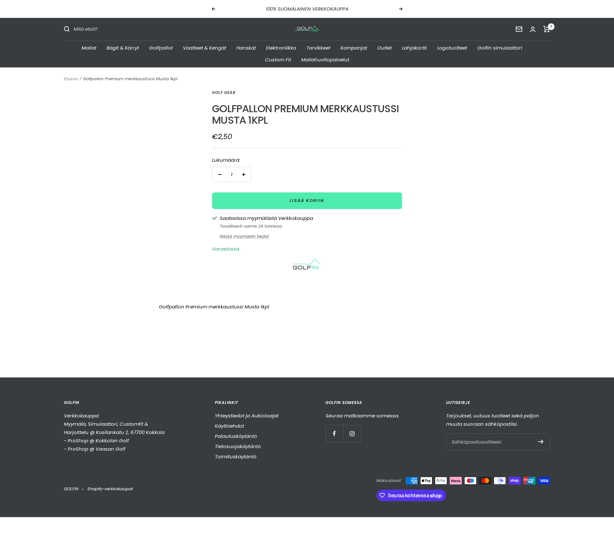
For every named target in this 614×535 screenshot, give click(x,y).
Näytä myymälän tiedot (244, 236)
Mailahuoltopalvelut (325, 59)
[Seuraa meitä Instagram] (352, 433)
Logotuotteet (452, 47)
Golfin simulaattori (499, 47)
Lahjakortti (414, 47)
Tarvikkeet (318, 47)
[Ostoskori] (546, 29)
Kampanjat (354, 47)
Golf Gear (224, 92)
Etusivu (71, 79)
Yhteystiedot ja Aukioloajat (247, 415)
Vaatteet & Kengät (204, 47)
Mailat (89, 47)
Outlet (384, 47)
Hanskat (246, 47)
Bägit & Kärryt (122, 47)
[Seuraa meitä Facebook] (334, 433)
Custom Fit (278, 59)
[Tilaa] (541, 441)
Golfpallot (161, 47)
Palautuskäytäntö (236, 436)
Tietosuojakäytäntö (238, 446)
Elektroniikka (281, 47)
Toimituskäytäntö (235, 456)
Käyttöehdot (229, 426)
